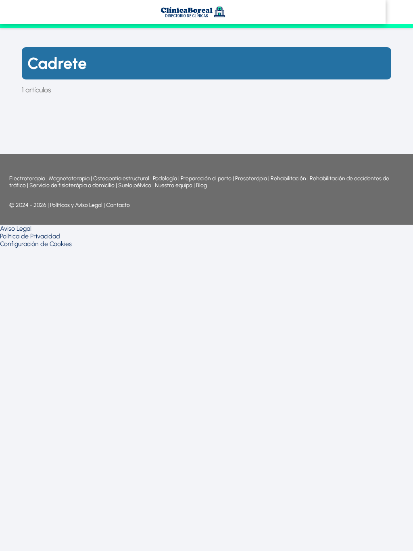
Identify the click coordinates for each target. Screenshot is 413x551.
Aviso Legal (15, 228)
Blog (201, 185)
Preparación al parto (206, 178)
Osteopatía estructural (121, 178)
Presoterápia (251, 178)
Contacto (118, 205)
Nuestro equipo (173, 185)
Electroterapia (27, 178)
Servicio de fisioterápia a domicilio (72, 185)
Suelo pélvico (134, 185)
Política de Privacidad (30, 236)
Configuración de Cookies (36, 244)
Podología (165, 178)
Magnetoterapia (70, 178)
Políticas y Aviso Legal (77, 205)
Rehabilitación (289, 178)
